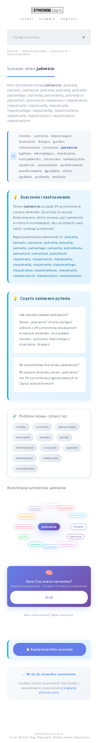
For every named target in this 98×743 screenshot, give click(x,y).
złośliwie (59, 177)
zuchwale (42, 177)
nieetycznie (66, 153)
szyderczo (27, 165)
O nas (13, 737)
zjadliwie (25, 177)
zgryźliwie (52, 171)
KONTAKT (69, 19)
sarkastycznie (74, 159)
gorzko (58, 141)
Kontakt (24, 737)
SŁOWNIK (47, 19)
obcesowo (52, 159)
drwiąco (44, 141)
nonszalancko (30, 159)
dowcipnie (27, 141)
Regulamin (44, 737)
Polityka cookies (63, 737)
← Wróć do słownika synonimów (49, 674)
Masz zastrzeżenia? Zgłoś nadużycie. (49, 615)
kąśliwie (25, 153)
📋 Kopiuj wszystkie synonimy (49, 649)
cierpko (25, 136)
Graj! (49, 597)
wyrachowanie (71, 165)
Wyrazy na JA (59, 51)
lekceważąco (44, 153)
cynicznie (41, 136)
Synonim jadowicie (18, 54)
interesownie (29, 147)
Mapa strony (82, 737)
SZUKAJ (27, 19)
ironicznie (50, 147)
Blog (33, 737)
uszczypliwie (47, 165)
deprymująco (61, 136)
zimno (67, 171)
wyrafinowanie (30, 171)
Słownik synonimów (34, 51)
